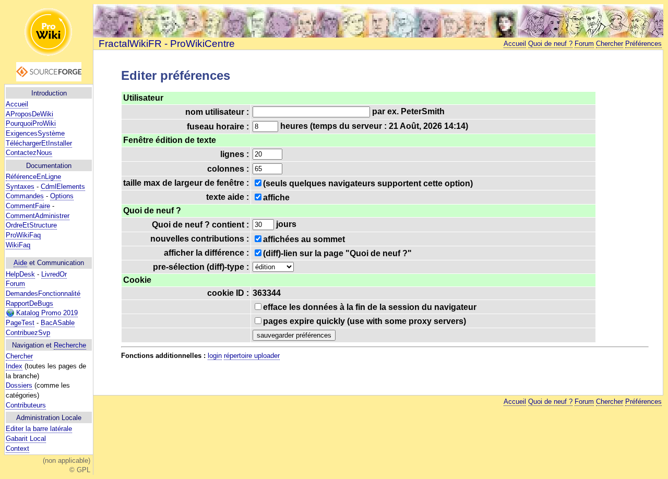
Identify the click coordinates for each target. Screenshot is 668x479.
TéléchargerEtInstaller (39, 143)
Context (17, 448)
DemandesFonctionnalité (43, 293)
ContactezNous (29, 153)
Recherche (70, 345)
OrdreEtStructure (31, 225)
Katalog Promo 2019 (46, 313)
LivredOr (54, 274)
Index (14, 366)
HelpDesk (20, 274)
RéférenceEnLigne (33, 177)
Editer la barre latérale (39, 429)
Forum (15, 284)
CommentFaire (28, 206)
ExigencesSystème (35, 133)
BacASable (58, 323)
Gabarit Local (26, 438)
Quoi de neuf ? (550, 43)
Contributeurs (26, 405)
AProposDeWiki (29, 114)
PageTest (20, 323)
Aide (20, 263)
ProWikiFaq (23, 235)
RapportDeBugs (29, 303)
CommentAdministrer (37, 216)
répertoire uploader (252, 356)
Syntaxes (20, 186)
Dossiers (19, 385)
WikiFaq (18, 245)
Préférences (643, 43)
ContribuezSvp (28, 333)
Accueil (17, 104)
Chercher (19, 356)
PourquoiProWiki (31, 123)
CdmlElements (63, 186)
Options (62, 196)
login (215, 356)
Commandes (25, 196)
